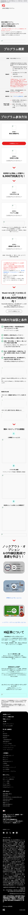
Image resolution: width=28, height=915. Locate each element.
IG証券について (6, 714)
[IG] (3, 5)
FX (3, 731)
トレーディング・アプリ (9, 777)
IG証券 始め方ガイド (8, 761)
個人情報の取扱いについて (9, 816)
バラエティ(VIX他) (7, 743)
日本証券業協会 (10, 896)
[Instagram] (7, 833)
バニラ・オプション (8, 749)
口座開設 (5, 763)
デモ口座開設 (6, 765)
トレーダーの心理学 (8, 725)
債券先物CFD (6, 741)
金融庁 (4, 896)
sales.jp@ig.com (18, 797)
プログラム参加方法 (18, 96)
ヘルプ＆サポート (7, 822)
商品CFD (5, 737)
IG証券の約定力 (6, 785)
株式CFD (5, 733)
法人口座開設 (6, 769)
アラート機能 (6, 781)
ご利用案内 (5, 753)
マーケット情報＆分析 (8, 716)
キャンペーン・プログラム (9, 771)
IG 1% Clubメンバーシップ (9, 767)
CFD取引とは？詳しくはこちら (14, 597)
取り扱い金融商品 (7, 729)
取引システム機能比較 (8, 779)
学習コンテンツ (6, 719)
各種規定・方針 (19, 814)
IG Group (5, 906)
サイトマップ (10, 814)
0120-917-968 (6, 805)
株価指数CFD (6, 735)
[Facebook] (3, 833)
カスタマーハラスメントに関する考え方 (12, 821)
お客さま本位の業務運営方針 (10, 819)
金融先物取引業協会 (20, 896)
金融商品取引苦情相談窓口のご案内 (11, 897)
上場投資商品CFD (7, 739)
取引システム (6, 774)
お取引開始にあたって (8, 755)
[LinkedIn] (17, 833)
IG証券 (4, 814)
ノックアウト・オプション (9, 745)
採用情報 (10, 906)
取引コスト (5, 759)
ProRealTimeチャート (8, 787)
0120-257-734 (6, 800)
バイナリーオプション (8, 747)
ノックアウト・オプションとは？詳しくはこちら (14, 622)
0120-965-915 (6, 797)
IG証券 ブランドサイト (8, 723)
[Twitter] (10, 833)
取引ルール (5, 757)
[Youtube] (13, 833)
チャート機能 (6, 783)
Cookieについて (7, 817)
